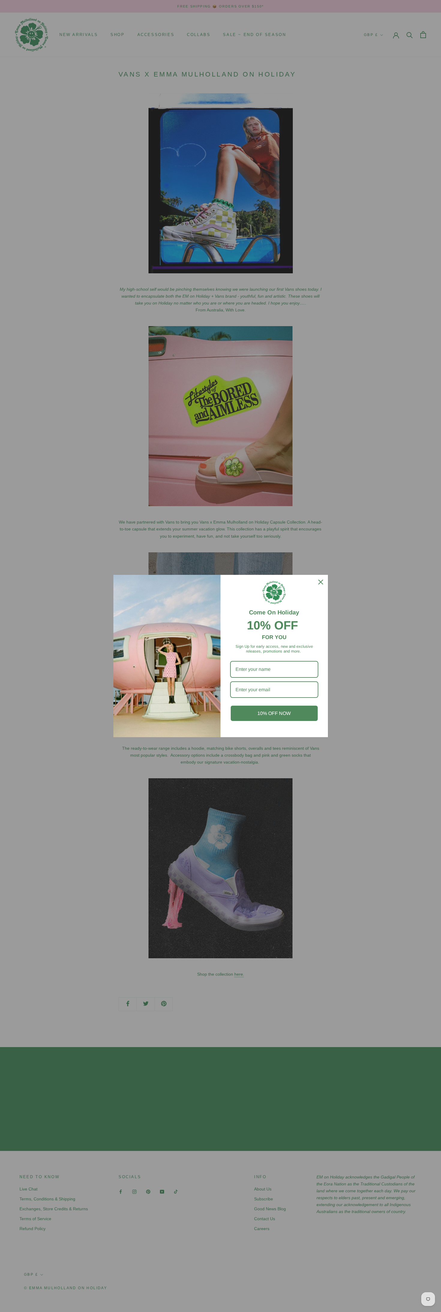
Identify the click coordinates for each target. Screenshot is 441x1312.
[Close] (321, 582)
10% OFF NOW (274, 713)
